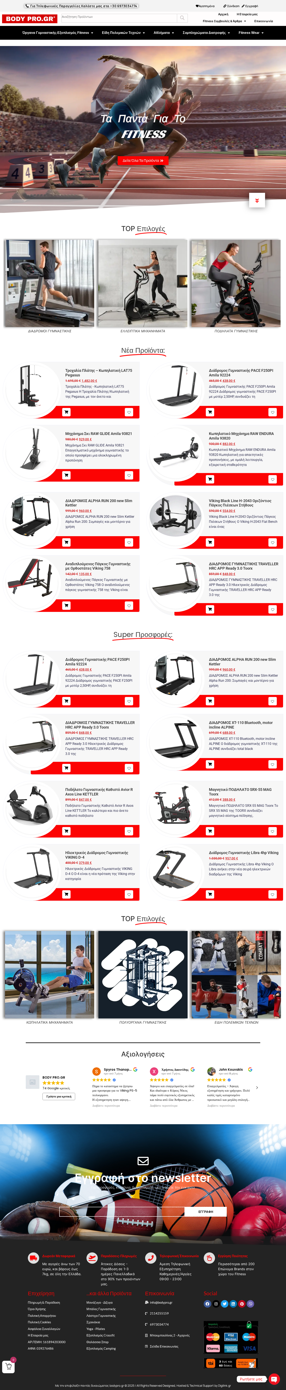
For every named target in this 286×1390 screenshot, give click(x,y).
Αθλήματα (162, 33)
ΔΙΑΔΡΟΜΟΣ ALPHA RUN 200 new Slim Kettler (98, 503)
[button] (257, 1087)
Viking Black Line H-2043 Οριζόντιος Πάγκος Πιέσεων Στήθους (240, 503)
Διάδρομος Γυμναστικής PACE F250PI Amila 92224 (241, 372)
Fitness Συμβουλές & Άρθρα (222, 21)
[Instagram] (216, 1304)
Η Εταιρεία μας (247, 14)
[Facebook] (207, 1304)
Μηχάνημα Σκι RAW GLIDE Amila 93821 (98, 433)
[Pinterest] (242, 1304)
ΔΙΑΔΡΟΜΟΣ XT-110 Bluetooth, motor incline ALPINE (241, 724)
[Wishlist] (129, 412)
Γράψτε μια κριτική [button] (58, 1096)
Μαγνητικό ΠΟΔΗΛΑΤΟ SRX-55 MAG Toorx (240, 791)
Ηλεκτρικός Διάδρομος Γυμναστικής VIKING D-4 (96, 854)
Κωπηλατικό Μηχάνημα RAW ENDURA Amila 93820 (241, 435)
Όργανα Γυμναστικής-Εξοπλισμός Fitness (55, 33)
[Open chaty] (274, 1379)
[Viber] (250, 1304)
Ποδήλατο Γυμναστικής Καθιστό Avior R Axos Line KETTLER (99, 791)
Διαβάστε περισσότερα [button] (106, 1106)
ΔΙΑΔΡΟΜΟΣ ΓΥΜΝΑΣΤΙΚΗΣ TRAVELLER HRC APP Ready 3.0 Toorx (243, 566)
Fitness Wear (249, 33)
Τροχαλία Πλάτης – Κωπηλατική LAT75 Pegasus (98, 372)
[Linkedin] (233, 1304)
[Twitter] (224, 1304)
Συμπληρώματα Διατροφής (204, 33)
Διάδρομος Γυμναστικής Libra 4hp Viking (243, 852)
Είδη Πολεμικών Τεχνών (121, 33)
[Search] (182, 18)
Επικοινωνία (263, 21)
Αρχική (223, 14)
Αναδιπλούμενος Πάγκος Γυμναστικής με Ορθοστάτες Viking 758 (97, 566)
